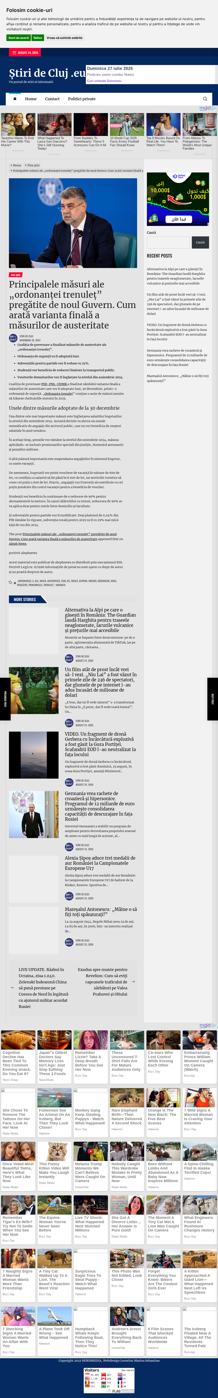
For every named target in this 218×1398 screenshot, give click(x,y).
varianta (60, 585)
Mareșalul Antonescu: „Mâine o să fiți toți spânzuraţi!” (101, 912)
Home (31, 98)
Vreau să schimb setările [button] (64, 38)
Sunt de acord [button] (19, 38)
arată (43, 581)
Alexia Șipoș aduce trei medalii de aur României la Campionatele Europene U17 (100, 863)
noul (113, 581)
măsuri (92, 581)
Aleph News (17, 544)
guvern (83, 581)
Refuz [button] (38, 38)
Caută (151, 233)
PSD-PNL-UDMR (54, 384)
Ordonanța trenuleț (58, 394)
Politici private (82, 98)
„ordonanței (24, 581)
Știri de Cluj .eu (47, 73)
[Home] (15, 99)
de (68, 581)
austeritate (53, 581)
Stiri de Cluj (26, 336)
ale (36, 581)
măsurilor (104, 581)
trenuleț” (48, 585)
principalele (35, 585)
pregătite (22, 585)
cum (63, 581)
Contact (52, 98)
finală (74, 581)
